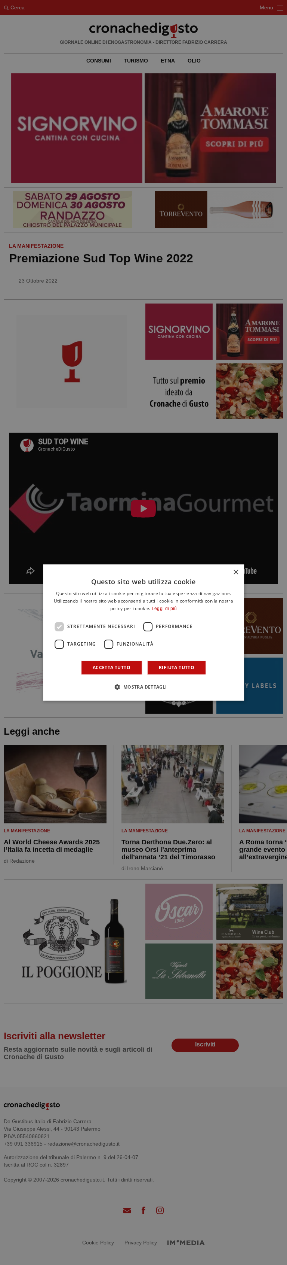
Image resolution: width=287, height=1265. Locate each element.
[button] (143, 686)
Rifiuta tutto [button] (176, 667)
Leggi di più (164, 608)
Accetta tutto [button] (111, 667)
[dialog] (143, 632)
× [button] (235, 572)
